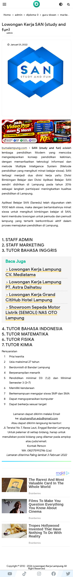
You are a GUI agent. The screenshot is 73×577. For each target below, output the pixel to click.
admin (10, 33)
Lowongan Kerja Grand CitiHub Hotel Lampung (30, 297)
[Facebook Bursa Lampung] (53, 573)
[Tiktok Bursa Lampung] (24, 573)
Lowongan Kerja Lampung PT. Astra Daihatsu (33, 284)
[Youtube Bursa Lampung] (9, 573)
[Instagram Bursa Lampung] (39, 573)
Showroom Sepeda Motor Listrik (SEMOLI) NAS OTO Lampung (32, 313)
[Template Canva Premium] (36, 131)
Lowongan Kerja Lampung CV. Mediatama (33, 272)
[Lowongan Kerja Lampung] (36, 4)
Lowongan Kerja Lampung (48, 566)
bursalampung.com (14, 148)
